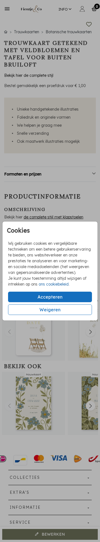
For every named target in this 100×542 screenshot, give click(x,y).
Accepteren (50, 297)
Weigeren (50, 309)
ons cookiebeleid (54, 284)
